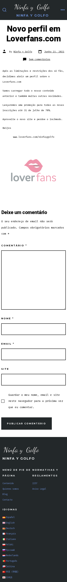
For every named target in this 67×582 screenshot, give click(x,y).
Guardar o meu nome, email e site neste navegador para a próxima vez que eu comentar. (35, 401)
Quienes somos (11, 488)
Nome (7, 318)
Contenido (8, 483)
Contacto (8, 499)
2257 (34, 483)
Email (7, 343)
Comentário (14, 245)
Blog (5, 494)
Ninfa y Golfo (23, 51)
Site (5, 369)
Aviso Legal (39, 488)
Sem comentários (39, 59)
